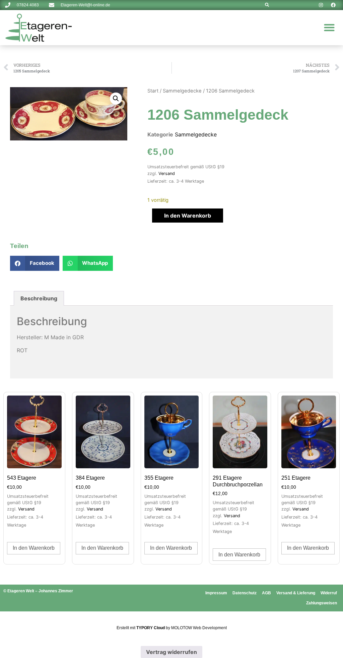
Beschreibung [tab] (38, 298)
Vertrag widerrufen (171, 652)
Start (152, 91)
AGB (266, 593)
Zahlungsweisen (321, 603)
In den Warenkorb (187, 215)
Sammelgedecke (182, 91)
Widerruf (329, 593)
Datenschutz (244, 593)
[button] (329, 27)
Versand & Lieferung (295, 593)
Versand (166, 173)
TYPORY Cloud (150, 627)
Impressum (216, 593)
